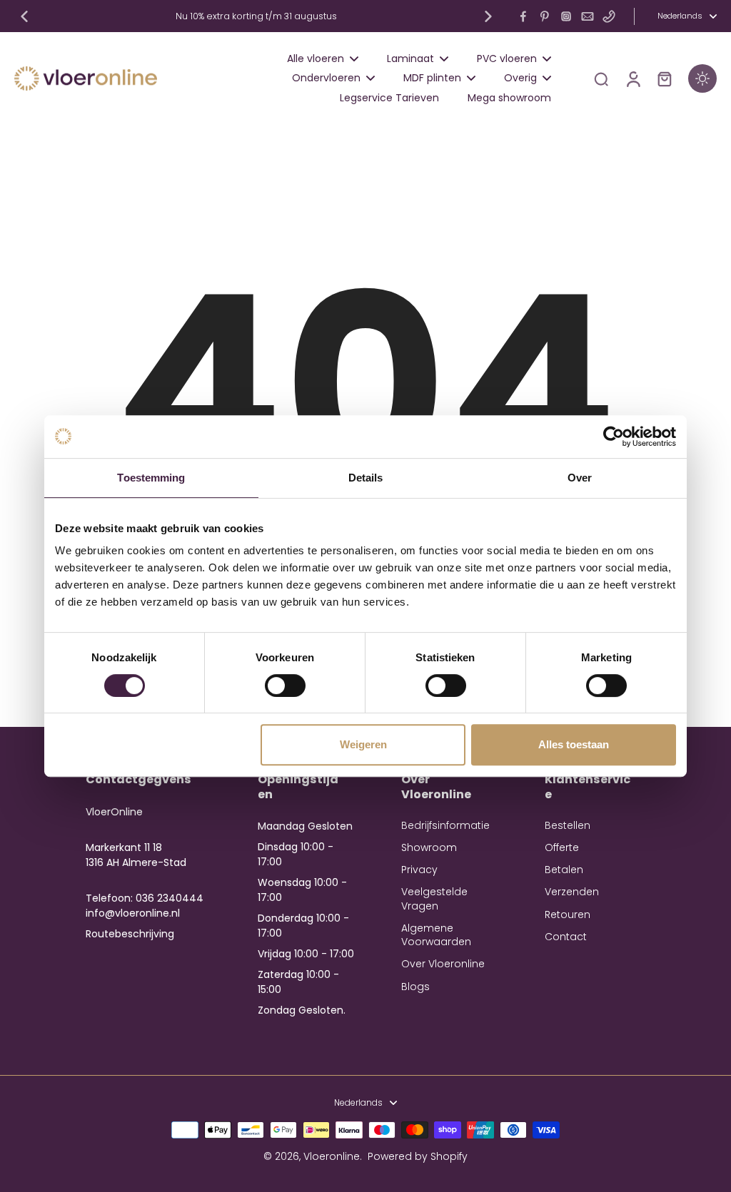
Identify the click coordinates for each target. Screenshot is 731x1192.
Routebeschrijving (130, 934)
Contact (566, 937)
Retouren (567, 915)
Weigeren (363, 744)
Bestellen (567, 825)
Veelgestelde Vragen (434, 898)
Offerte (562, 848)
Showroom (429, 848)
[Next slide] (488, 16)
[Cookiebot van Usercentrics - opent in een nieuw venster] (613, 436)
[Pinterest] (544, 16)
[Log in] (632, 78)
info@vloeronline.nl (133, 913)
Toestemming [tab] (151, 478)
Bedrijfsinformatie (445, 825)
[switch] (285, 685)
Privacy (419, 870)
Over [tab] (580, 478)
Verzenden (572, 892)
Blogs (415, 987)
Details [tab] (365, 478)
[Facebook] (523, 16)
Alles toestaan (573, 744)
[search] (601, 78)
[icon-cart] (664, 78)
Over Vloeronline (443, 964)
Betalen (564, 870)
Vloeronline (331, 1156)
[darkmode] (702, 78)
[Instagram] (566, 16)
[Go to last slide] (24, 16)
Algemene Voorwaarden (436, 935)
